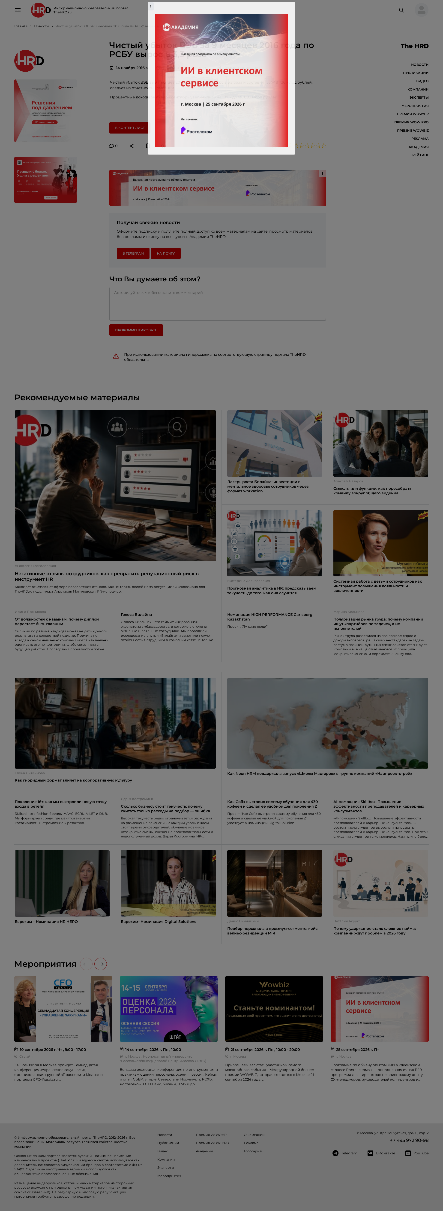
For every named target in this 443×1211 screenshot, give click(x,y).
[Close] (291, 531)
